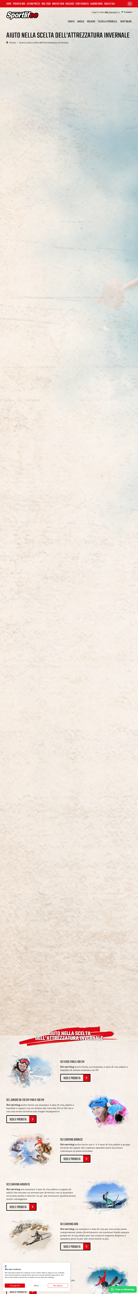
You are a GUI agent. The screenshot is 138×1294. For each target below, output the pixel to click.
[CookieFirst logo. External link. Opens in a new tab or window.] (6, 1266)
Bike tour (46, 4)
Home (8, 4)
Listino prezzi (33, 4)
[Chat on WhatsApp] (123, 1289)
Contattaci (109, 4)
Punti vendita (82, 4)
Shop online (126, 21)
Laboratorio (96, 4)
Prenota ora (19, 4)
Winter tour (58, 4)
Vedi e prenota (71, 1078)
